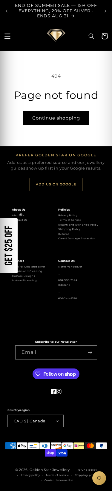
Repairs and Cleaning (27, 271)
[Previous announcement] (6, 11)
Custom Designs (23, 275)
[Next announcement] (105, 11)
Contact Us (19, 219)
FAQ (15, 224)
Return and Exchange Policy (78, 224)
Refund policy (87, 469)
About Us (18, 215)
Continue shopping (56, 118)
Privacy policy (30, 475)
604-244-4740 (67, 298)
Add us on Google (56, 184)
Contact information (59, 480)
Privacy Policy (67, 215)
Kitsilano (64, 284)
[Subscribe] (90, 352)
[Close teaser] (20, 214)
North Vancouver (70, 266)
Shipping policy (86, 475)
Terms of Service (69, 219)
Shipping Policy (69, 229)
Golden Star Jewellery (50, 470)
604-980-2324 (67, 280)
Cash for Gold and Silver (28, 266)
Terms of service (57, 475)
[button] (7, 36)
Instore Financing (24, 280)
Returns (63, 233)
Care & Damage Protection (76, 238)
